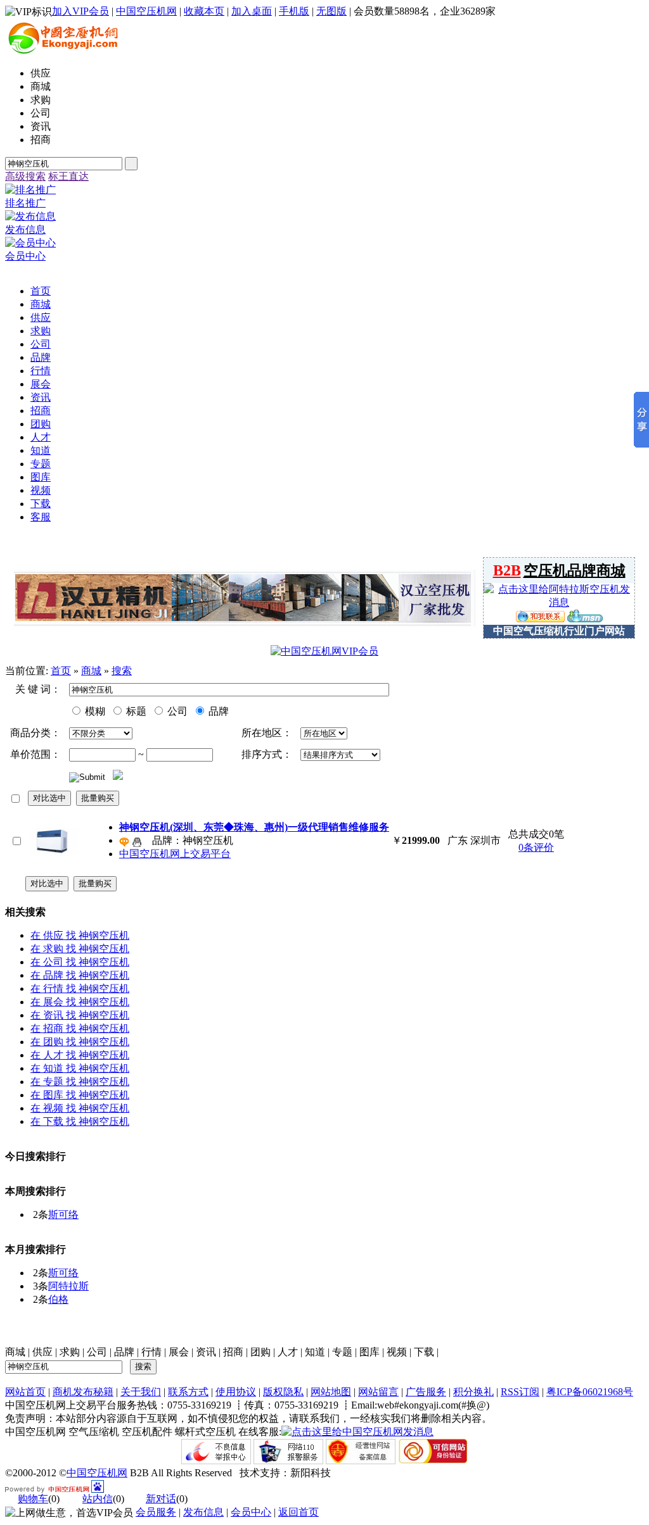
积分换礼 (473, 1391)
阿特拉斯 (68, 1286)
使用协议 (235, 1391)
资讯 (206, 1351)
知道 (315, 1351)
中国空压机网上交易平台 (175, 853)
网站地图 (331, 1391)
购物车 (33, 1498)
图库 (369, 1351)
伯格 (58, 1299)
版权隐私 (283, 1391)
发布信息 (203, 1512)
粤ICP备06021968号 (589, 1391)
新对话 (161, 1498)
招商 (233, 1351)
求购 (70, 1351)
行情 (151, 1351)
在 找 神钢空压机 (79, 935)
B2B (507, 570)
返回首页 (298, 1512)
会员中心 (251, 1512)
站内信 (97, 1498)
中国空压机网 (146, 11)
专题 (342, 1351)
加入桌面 (251, 11)
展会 (179, 1351)
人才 (288, 1351)
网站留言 (378, 1391)
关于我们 (140, 1391)
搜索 (122, 670)
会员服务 (156, 1512)
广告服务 (426, 1391)
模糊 (93, 711)
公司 (176, 711)
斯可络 (63, 1214)
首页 (61, 670)
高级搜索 (25, 176)
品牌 (217, 711)
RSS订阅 (520, 1391)
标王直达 (68, 176)
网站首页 (25, 1391)
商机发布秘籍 (83, 1391)
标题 (135, 711)
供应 (42, 1351)
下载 (424, 1351)
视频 (397, 1351)
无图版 (331, 11)
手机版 (294, 11)
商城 (91, 670)
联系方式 (188, 1391)
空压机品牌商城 (575, 571)
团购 (260, 1351)
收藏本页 (204, 11)
